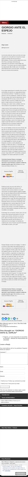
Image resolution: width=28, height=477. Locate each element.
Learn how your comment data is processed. (12, 390)
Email (1, 371)
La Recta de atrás (10, 320)
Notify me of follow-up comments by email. (13, 381)
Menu (4, 23)
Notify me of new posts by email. (10, 383)
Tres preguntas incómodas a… (9, 326)
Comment (3, 352)
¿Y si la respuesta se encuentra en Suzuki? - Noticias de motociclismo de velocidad (15, 338)
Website (2, 376)
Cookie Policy (7, 470)
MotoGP (20, 320)
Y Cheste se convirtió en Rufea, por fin (12, 465)
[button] (3, 318)
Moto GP (16, 320)
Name (1, 367)
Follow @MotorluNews (7, 400)
